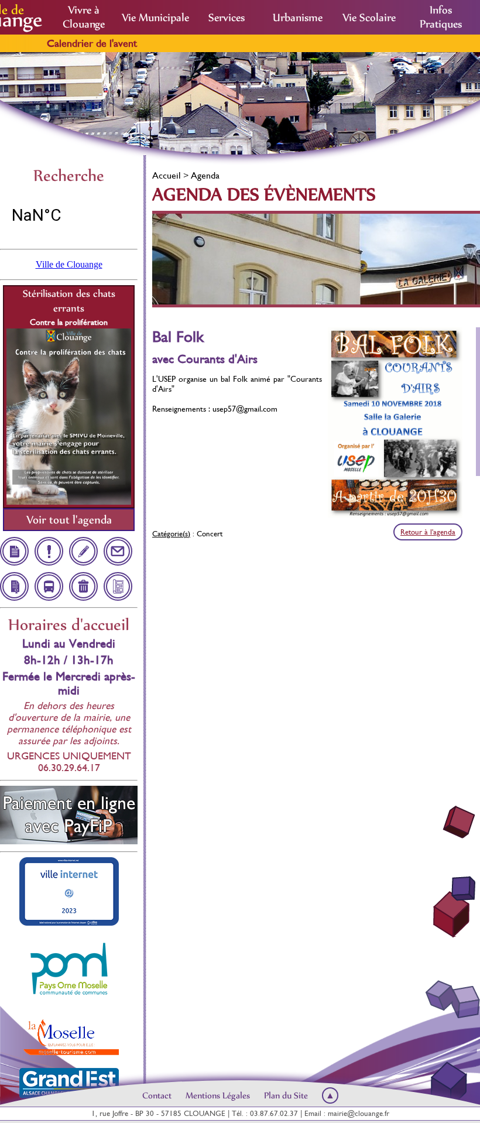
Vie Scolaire (369, 17)
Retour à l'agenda (427, 532)
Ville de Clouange (69, 264)
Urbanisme (298, 17)
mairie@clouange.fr (358, 1113)
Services (226, 17)
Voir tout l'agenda (69, 519)
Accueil (166, 175)
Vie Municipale (155, 17)
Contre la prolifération (69, 322)
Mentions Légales (218, 1095)
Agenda (205, 175)
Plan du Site (286, 1095)
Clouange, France (69, 215)
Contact (157, 1095)
